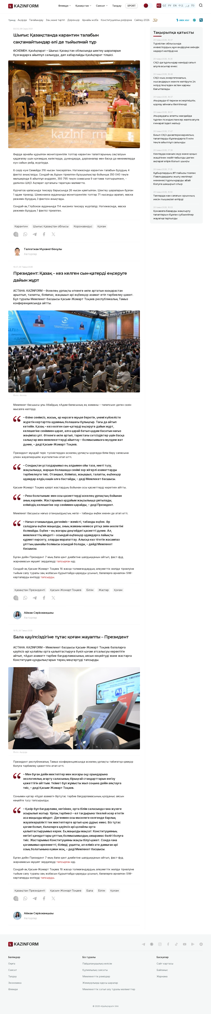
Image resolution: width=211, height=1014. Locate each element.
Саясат (12, 970)
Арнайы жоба (90, 20)
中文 (181, 5)
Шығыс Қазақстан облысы (51, 226)
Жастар (104, 590)
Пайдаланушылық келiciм (97, 963)
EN (175, 5)
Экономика (14, 982)
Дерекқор (73, 20)
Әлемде (13, 989)
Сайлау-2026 (141, 20)
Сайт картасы (165, 963)
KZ (159, 5)
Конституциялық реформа (116, 20)
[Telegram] (34, 234)
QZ (164, 5)
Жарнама (162, 976)
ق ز (187, 5)
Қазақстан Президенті (30, 590)
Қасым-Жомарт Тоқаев (65, 590)
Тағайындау (36, 20)
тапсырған (63, 561)
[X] (53, 234)
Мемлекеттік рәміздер (96, 976)
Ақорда (22, 20)
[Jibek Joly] (184, 20)
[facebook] (168, 944)
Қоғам (101, 226)
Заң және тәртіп (55, 20)
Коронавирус (83, 226)
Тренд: (12, 20)
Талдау (116, 5)
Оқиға (11, 963)
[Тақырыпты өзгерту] (148, 5)
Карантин (21, 226)
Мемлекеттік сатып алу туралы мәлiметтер (108, 989)
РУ (169, 5)
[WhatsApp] (25, 234)
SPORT (131, 5)
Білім (89, 590)
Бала (89, 890)
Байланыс (162, 970)
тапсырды (47, 577)
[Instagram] (15, 234)
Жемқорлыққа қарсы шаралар (100, 982)
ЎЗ (192, 5)
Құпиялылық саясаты (95, 970)
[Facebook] (44, 234)
